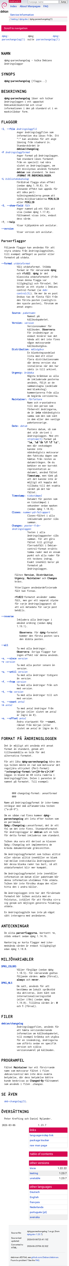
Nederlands (37, 1207)
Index (13, 6)
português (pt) (38, 1212)
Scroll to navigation (15, 28)
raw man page (38, 1145)
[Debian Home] (4, 6)
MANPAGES (15, 1)
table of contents (41, 1154)
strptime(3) (34, 439)
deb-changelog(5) (15, 1101)
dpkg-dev (23, 19)
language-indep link (41, 1135)
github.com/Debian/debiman (44, 1257)
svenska (35, 1217)
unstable (35, 1178)
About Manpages (30, 6)
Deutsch (35, 1192)
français (35, 1202)
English (34, 1197)
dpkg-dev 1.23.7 (34, 1234)
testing (14, 19)
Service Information (22, 14)
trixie (33, 1168)
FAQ (45, 6)
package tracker (39, 1140)
